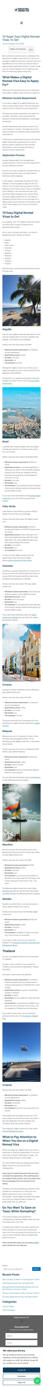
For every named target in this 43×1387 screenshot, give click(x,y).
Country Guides (8, 1306)
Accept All (21, 1370)
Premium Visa (7, 891)
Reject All (21, 1382)
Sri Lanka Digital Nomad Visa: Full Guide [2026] (19, 1297)
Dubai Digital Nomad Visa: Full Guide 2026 (17, 1283)
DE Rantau (36, 777)
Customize (22, 1376)
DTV (8, 969)
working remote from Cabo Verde (19, 560)
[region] (21, 1367)
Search (5, 1265)
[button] (21, 23)
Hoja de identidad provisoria (12, 1131)
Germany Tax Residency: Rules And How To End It (20, 1293)
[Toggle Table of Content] (29, 50)
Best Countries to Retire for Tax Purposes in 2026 (20, 1279)
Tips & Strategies (8, 44)
